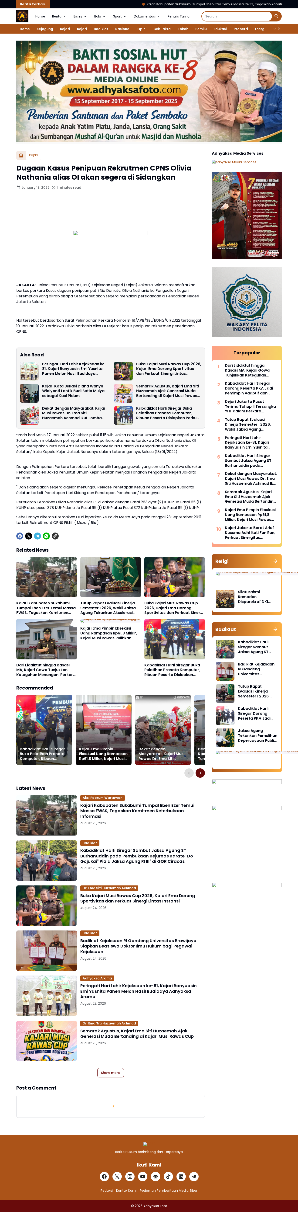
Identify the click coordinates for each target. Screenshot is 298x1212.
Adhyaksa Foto (155, 1206)
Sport (117, 16)
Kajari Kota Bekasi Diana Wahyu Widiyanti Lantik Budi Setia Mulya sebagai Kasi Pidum (73, 391)
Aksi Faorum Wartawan (102, 797)
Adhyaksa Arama (97, 978)
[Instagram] (130, 1176)
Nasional (122, 29)
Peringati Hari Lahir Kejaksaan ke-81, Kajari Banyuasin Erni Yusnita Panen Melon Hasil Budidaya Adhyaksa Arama (74, 369)
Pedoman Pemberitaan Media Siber (168, 1190)
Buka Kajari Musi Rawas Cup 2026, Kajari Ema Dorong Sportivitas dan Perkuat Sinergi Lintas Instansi (168, 369)
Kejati (65, 29)
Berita (56, 16)
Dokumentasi (145, 16)
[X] (28, 536)
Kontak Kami (126, 1190)
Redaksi (107, 1190)
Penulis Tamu (179, 16)
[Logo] (149, 1144)
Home (40, 16)
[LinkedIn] (181, 1176)
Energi (260, 29)
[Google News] (155, 1176)
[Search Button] (276, 16)
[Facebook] (19, 536)
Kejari (82, 29)
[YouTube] (142, 1176)
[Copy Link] (55, 536)
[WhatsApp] (46, 536)
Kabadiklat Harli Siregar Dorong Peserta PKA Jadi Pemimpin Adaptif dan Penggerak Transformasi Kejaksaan (249, 388)
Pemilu (201, 29)
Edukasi (220, 29)
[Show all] (275, 561)
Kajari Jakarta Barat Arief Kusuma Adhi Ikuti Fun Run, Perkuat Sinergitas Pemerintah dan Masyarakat (250, 533)
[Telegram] (37, 536)
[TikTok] (168, 1176)
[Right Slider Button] (277, 29)
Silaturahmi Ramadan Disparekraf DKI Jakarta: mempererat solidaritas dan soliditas (253, 597)
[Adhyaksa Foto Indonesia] (22, 16)
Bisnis (78, 16)
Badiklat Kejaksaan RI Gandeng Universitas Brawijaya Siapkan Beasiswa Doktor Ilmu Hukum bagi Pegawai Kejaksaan (138, 946)
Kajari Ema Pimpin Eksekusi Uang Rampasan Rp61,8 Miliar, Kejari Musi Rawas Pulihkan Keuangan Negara (108, 633)
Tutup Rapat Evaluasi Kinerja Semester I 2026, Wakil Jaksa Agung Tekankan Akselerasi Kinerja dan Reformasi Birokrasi (110, 608)
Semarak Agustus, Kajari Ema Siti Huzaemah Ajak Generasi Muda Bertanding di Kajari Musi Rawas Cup (167, 391)
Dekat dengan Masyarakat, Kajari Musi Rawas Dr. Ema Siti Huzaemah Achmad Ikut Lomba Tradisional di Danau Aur (74, 413)
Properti (241, 29)
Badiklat (101, 29)
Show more (110, 1072)
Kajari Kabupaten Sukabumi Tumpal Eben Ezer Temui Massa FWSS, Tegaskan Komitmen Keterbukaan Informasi (185, 4)
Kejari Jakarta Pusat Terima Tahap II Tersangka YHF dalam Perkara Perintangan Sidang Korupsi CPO (250, 406)
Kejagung (45, 29)
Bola (97, 16)
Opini (141, 29)
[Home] (21, 155)
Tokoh (183, 29)
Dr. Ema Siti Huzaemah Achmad (109, 888)
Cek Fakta (162, 29)
